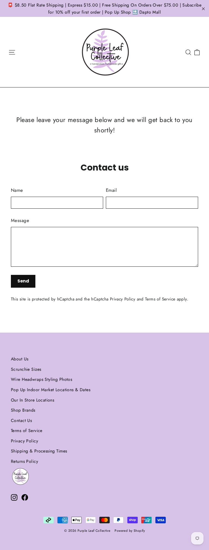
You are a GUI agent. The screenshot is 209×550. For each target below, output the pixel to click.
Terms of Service (160, 299)
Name (17, 190)
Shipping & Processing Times (39, 451)
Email (111, 190)
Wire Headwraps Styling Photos (41, 379)
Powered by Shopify (130, 530)
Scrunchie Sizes (26, 369)
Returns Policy (24, 461)
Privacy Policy (122, 299)
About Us (19, 359)
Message (20, 220)
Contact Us (21, 420)
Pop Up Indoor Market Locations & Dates (50, 390)
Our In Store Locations (32, 400)
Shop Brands (23, 410)
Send (23, 281)
